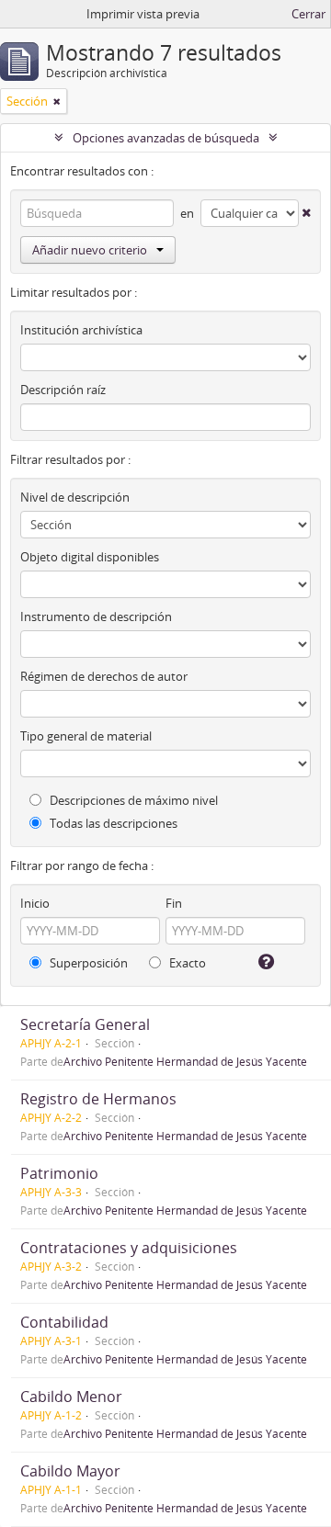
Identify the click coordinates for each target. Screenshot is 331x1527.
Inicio (35, 903)
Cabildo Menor (71, 1396)
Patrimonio (59, 1173)
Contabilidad (64, 1322)
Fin (174, 903)
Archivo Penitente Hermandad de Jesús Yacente (185, 1061)
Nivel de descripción (75, 497)
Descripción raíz (63, 389)
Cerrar (308, 14)
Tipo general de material (86, 736)
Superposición (87, 963)
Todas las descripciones (112, 823)
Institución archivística (81, 330)
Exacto (186, 963)
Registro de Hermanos (98, 1099)
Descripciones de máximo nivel (132, 800)
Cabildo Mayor (70, 1471)
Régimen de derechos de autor (104, 676)
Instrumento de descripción (96, 616)
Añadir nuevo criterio (89, 250)
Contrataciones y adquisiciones (128, 1248)
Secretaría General (85, 1024)
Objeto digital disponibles (89, 557)
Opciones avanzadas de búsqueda (166, 138)
